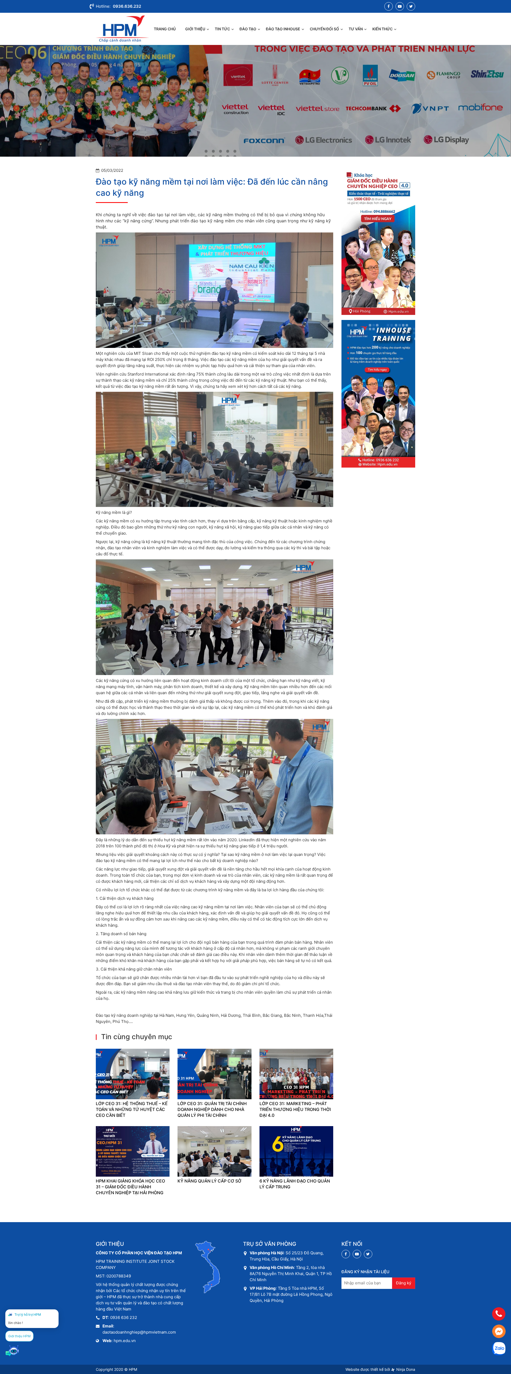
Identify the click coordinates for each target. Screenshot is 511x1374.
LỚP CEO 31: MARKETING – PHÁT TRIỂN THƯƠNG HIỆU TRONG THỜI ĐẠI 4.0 (295, 1109)
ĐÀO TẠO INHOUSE (283, 29)
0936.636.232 (127, 6)
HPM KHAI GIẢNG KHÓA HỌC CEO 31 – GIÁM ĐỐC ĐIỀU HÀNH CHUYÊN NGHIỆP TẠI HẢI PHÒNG (130, 1186)
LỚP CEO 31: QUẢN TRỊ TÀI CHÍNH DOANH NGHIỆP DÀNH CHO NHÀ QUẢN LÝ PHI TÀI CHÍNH (212, 1109)
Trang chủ (165, 29)
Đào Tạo (248, 29)
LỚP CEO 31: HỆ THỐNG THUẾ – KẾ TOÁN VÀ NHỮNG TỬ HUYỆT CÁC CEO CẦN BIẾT (132, 1109)
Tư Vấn (356, 29)
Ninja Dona (405, 1369)
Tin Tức (222, 29)
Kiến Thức (382, 29)
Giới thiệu (195, 29)
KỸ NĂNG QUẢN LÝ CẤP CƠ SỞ (209, 1181)
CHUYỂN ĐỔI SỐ (324, 29)
